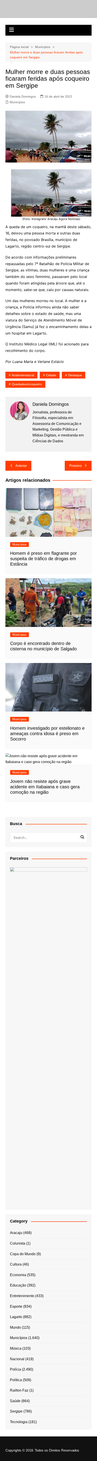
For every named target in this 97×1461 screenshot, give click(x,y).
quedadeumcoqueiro (27, 384)
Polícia (15, 1369)
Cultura (16, 1264)
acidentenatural (23, 375)
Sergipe (16, 1411)
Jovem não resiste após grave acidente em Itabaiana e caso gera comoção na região (45, 787)
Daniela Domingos (23, 96)
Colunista (17, 1243)
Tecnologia (19, 1422)
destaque (75, 375)
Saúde (15, 1401)
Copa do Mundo (23, 1254)
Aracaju (16, 1233)
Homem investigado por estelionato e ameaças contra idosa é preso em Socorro (47, 733)
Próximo (75, 466)
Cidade (51, 375)
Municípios (17, 102)
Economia (18, 1275)
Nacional (17, 1359)
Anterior (21, 466)
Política (16, 1380)
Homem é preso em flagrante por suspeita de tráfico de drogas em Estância (43, 559)
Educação (18, 1285)
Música (15, 1348)
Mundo (15, 1327)
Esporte (16, 1306)
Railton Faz (19, 1390)
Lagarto (16, 1317)
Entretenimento (22, 1296)
